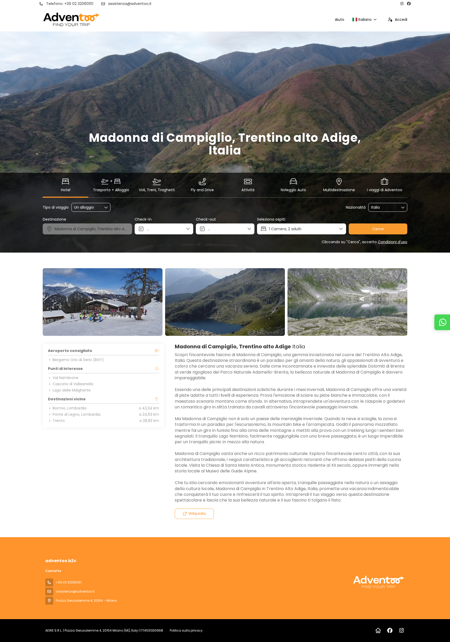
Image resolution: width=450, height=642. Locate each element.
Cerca (378, 229)
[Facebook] (409, 3)
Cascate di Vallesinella (73, 384)
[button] (53, 302)
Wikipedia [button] (197, 513)
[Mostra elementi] (403, 207)
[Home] (378, 630)
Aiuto (339, 19)
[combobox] (384, 207)
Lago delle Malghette (72, 390)
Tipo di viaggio (56, 207)
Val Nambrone (65, 378)
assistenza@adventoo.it (130, 3)
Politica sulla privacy (186, 630)
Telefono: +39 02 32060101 (69, 3)
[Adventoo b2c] (379, 581)
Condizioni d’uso (392, 242)
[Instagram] (401, 3)
